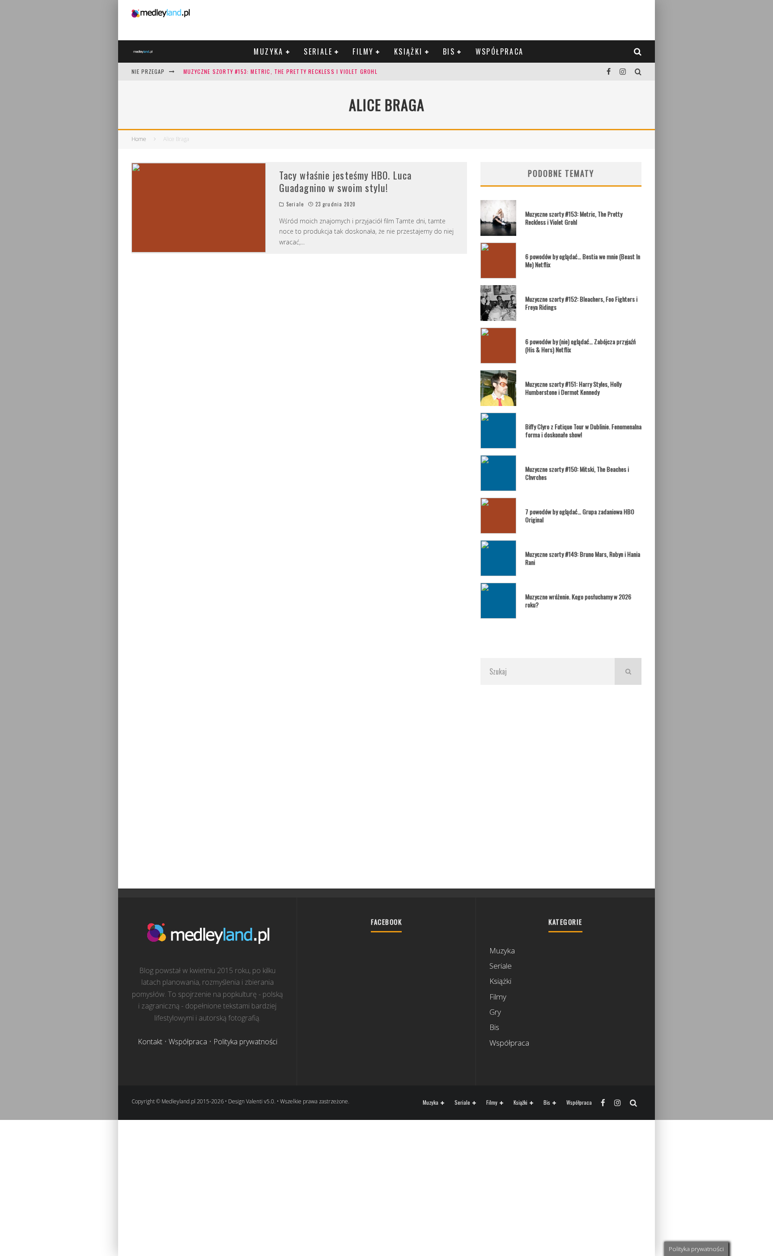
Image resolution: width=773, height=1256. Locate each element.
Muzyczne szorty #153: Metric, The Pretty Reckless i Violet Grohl (280, 71)
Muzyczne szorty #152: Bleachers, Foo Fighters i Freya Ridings (581, 303)
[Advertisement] (560, 786)
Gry (495, 1012)
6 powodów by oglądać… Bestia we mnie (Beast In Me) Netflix (582, 260)
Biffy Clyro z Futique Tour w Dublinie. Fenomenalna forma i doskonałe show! (583, 430)
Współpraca (500, 51)
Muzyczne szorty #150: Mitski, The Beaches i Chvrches (577, 473)
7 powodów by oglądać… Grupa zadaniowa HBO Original (579, 515)
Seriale (318, 51)
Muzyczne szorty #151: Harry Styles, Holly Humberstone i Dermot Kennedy (573, 388)
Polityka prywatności (245, 1042)
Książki (408, 51)
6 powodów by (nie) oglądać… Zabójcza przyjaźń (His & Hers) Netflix (580, 345)
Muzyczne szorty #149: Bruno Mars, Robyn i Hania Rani (582, 558)
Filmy (363, 51)
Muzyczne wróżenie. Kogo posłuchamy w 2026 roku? (578, 600)
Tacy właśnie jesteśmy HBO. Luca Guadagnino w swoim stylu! (345, 181)
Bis (449, 51)
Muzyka (268, 51)
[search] (628, 671)
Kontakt (150, 1042)
